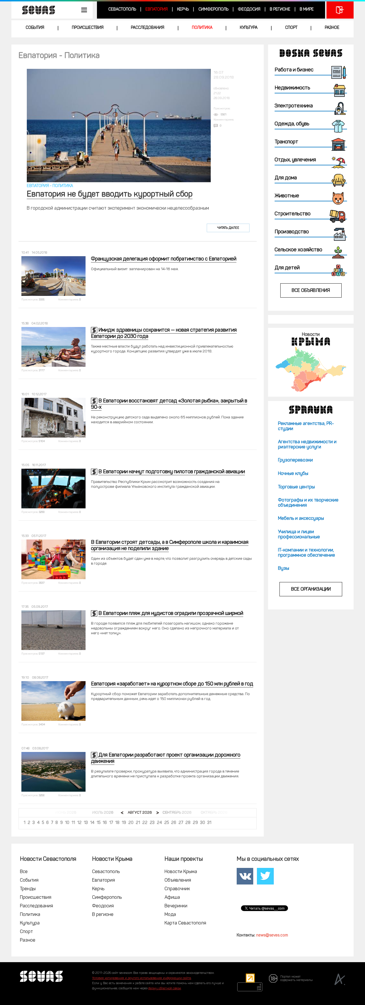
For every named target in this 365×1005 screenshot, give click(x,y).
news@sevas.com (272, 935)
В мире (307, 9)
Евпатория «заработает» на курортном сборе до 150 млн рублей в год (172, 684)
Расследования (147, 28)
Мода (170, 914)
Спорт (291, 28)
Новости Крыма (181, 872)
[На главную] (35, 10)
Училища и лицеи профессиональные (299, 534)
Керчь (183, 9)
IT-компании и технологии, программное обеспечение (306, 553)
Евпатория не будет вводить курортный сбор (109, 194)
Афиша (172, 897)
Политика (202, 28)
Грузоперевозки (295, 460)
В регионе (280, 9)
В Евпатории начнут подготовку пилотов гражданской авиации (171, 472)
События (35, 28)
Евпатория (156, 9)
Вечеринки (176, 906)
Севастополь (122, 9)
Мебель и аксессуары (301, 518)
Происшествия (88, 28)
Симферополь (213, 9)
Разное (332, 28)
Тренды (28, 889)
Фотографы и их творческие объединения (308, 503)
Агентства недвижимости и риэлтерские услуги (307, 445)
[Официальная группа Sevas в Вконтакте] (245, 876)
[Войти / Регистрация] (340, 10)
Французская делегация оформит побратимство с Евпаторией (163, 259)
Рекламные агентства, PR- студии (306, 426)
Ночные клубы (293, 474)
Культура (248, 28)
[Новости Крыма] (311, 369)
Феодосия (249, 9)
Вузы (283, 568)
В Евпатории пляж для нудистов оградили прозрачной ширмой (170, 613)
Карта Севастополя (185, 923)
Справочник (177, 889)
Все (24, 872)
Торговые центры (296, 487)
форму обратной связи (164, 988)
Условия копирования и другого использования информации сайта (141, 978)
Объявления (178, 880)
